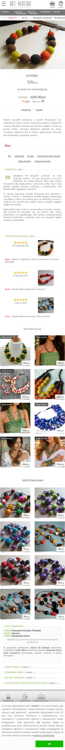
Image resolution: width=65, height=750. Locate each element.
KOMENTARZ (15, 169)
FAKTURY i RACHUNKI (20, 678)
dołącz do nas (41, 701)
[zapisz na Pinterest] (7, 145)
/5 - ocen (32, 101)
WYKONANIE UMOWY (20, 672)
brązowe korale (42, 161)
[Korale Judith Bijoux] (46, 285)
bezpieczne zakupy (8, 702)
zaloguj (60, 7)
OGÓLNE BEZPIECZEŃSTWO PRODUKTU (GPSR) (31, 683)
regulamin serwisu (24, 702)
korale (39, 110)
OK (49, 744)
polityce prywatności (44, 735)
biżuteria (26, 110)
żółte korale (24, 161)
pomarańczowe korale (48, 156)
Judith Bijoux (38, 97)
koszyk (52, 7)
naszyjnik (19, 156)
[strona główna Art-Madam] (20, 4)
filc (9, 156)
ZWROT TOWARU (18, 667)
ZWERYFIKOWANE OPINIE (21, 236)
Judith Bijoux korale (32, 480)
